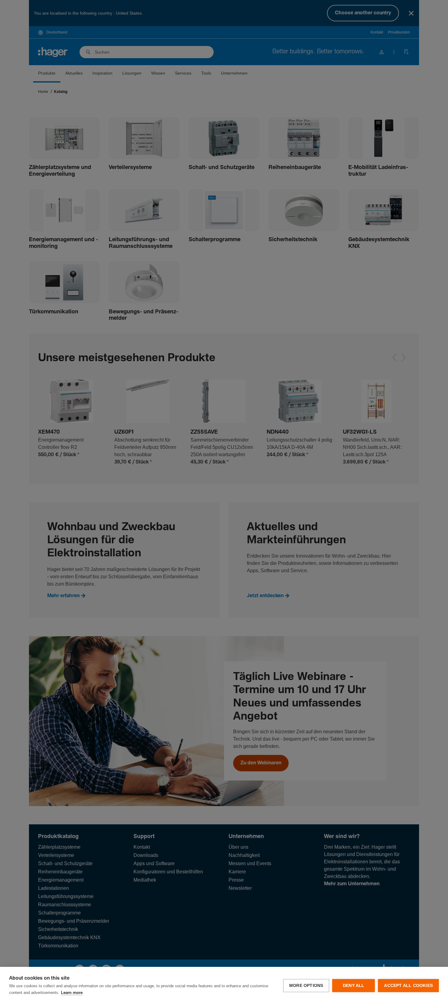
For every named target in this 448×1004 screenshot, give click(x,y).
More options (306, 985)
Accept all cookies (408, 985)
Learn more (72, 993)
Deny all (353, 985)
